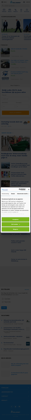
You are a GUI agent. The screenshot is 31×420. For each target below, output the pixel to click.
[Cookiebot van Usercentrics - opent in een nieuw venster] (19, 189)
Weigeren (15, 229)
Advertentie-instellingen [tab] (23, 193)
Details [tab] (13, 193)
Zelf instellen (14, 224)
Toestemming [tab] (5, 193)
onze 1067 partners (10, 201)
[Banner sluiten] (28, 189)
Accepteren (15, 219)
